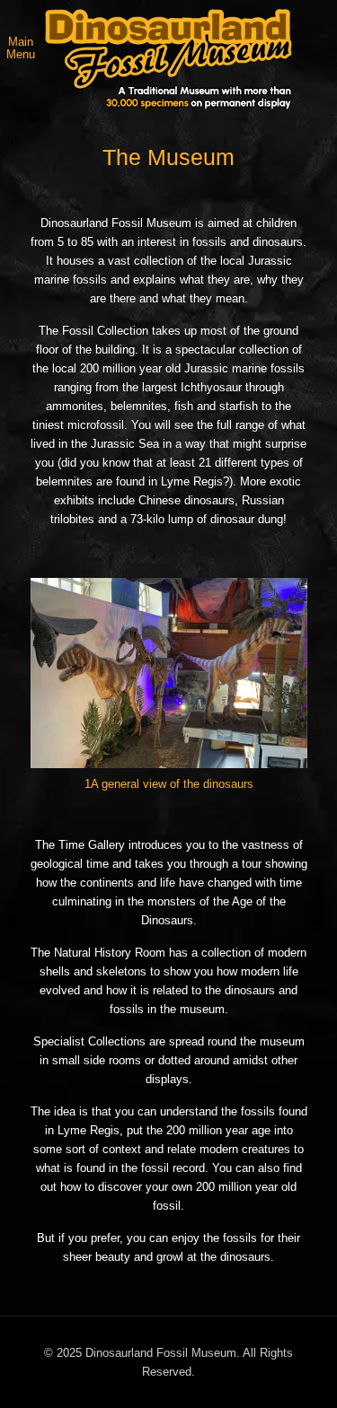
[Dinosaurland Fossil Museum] (168, 59)
